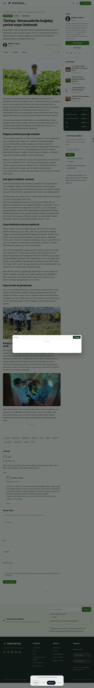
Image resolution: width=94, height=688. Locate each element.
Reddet (36, 682)
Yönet (43, 682)
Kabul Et (51, 682)
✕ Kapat (76, 337)
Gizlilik (59, 682)
